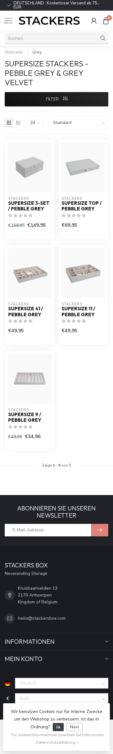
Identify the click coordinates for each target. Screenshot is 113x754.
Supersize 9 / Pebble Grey (24, 417)
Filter (53, 99)
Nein (74, 727)
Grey (37, 52)
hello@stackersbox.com (42, 618)
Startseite (14, 52)
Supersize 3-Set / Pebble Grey (29, 206)
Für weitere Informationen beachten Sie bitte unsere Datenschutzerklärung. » (57, 738)
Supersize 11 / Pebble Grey (78, 311)
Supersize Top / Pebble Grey (82, 206)
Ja (58, 727)
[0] (105, 20)
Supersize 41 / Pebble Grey (25, 311)
